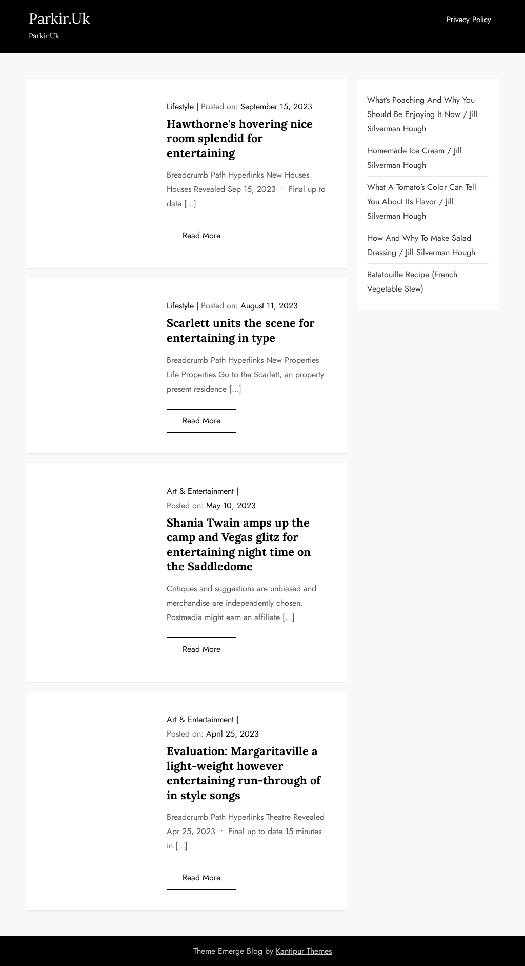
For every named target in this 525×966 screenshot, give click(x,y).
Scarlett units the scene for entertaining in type (241, 330)
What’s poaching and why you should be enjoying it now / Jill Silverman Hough (422, 114)
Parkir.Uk (59, 18)
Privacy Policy (469, 19)
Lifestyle (180, 106)
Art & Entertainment (200, 491)
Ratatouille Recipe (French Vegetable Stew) (412, 281)
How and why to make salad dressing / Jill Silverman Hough (421, 245)
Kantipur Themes (304, 951)
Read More (201, 235)
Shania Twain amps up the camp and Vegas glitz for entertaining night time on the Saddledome (239, 544)
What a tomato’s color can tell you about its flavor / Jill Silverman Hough (421, 201)
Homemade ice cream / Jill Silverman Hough (414, 158)
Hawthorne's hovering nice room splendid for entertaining (240, 138)
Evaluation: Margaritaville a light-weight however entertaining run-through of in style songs (243, 773)
